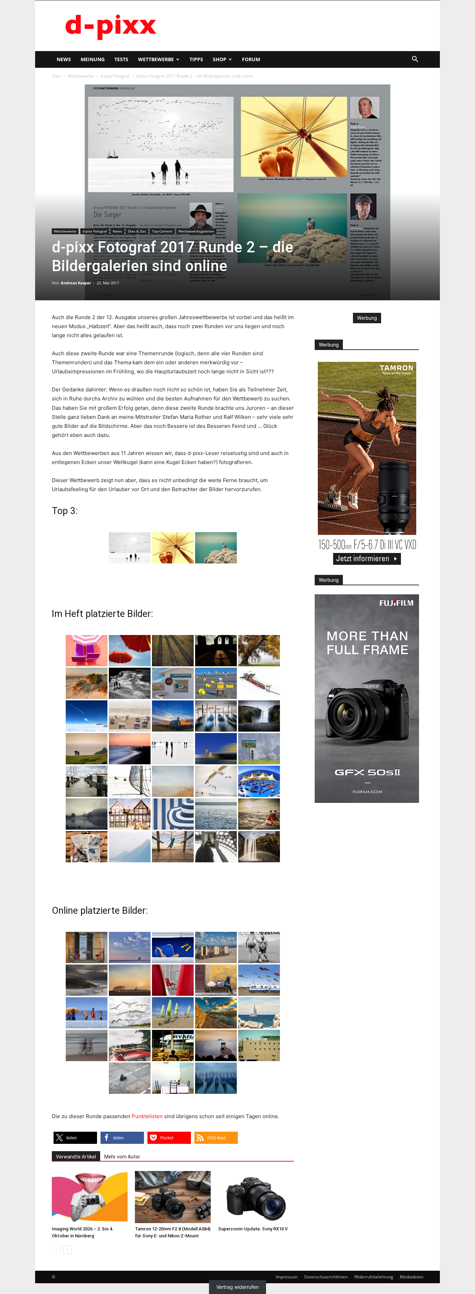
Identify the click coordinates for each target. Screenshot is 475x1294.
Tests (121, 59)
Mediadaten (411, 1277)
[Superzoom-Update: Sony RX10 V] (256, 1197)
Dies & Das (137, 231)
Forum (251, 59)
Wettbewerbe (156, 59)
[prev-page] (56, 1249)
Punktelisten (147, 1116)
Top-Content (162, 231)
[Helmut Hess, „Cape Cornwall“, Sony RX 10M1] (216, 547)
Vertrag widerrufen (237, 1287)
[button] (414, 60)
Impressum (287, 1277)
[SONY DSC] (216, 683)
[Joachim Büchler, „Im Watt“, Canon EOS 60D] (130, 547)
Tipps (196, 59)
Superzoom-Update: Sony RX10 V (253, 1228)
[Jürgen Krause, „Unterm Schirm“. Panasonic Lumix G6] (173, 547)
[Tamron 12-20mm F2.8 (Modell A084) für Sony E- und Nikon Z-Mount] (173, 1197)
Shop (219, 59)
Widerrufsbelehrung (373, 1277)
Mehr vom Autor (122, 1156)
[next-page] (67, 1249)
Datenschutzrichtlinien (326, 1277)
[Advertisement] (296, 25)
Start (56, 76)
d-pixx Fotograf (114, 76)
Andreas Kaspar (76, 282)
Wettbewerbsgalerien (196, 231)
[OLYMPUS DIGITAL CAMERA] (86, 650)
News (64, 59)
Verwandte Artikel (76, 1156)
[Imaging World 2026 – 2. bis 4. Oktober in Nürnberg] (90, 1197)
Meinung (93, 59)
